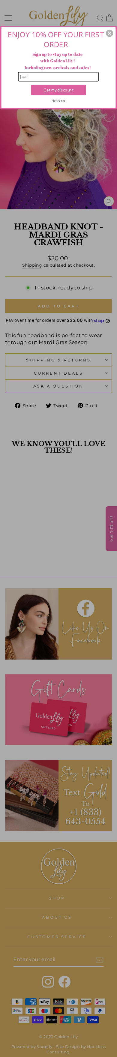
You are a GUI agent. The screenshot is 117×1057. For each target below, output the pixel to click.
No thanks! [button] (59, 100)
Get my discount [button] (59, 89)
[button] (109, 33)
